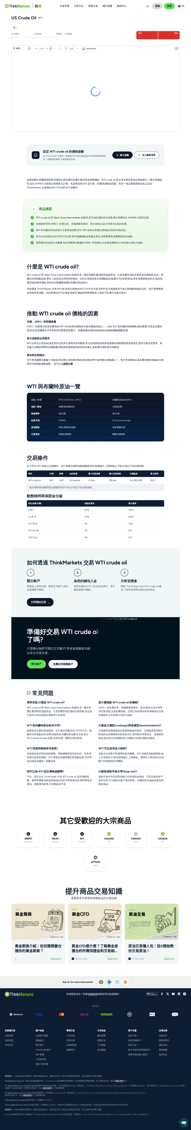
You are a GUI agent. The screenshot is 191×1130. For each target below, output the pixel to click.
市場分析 (9, 1045)
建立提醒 (124, 155)
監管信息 (163, 1054)
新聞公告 (101, 1040)
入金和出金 (41, 1059)
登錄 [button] (157, 6)
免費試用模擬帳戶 (63, 664)
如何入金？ (133, 1045)
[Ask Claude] (125, 982)
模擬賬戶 (40, 1040)
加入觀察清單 (148, 155)
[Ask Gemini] (109, 982)
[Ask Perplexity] (117, 982)
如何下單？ (133, 1035)
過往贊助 (101, 1050)
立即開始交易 (40, 602)
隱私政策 (163, 1045)
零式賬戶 (40, 1045)
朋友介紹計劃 (42, 1064)
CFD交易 (70, 1035)
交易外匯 (9, 1035)
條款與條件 (164, 1040)
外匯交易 (70, 1040)
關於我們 (119, 1081)
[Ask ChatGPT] (101, 982)
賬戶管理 (40, 1054)
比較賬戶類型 (42, 1035)
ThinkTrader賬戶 (43, 1050)
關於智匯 (101, 1035)
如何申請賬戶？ (135, 1040)
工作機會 (101, 1045)
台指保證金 (71, 1045)
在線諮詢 (92, 994)
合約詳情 (9, 1040)
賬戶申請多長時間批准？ (139, 1050)
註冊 (169, 6)
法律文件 (163, 1035)
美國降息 (70, 1050)
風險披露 (163, 1050)
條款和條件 (47, 1088)
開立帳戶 (36, 663)
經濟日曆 (68, 363)
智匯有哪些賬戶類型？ (138, 1054)
